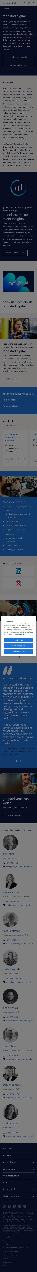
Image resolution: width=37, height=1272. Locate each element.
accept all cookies (18, 651)
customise (18, 640)
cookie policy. (22, 634)
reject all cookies (18, 646)
